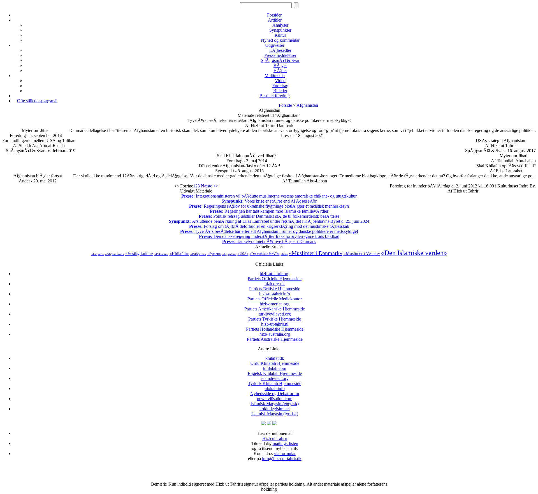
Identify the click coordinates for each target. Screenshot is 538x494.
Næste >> (209, 186)
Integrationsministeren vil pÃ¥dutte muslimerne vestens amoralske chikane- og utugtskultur (269, 196)
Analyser (280, 25)
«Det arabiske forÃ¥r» (265, 254)
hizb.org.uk (274, 286)
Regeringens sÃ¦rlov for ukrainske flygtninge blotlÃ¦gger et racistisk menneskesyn (269, 206)
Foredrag (280, 85)
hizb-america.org (274, 306)
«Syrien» (214, 254)
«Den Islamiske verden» (414, 252)
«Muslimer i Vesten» (362, 253)
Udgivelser (274, 45)
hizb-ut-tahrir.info (274, 296)
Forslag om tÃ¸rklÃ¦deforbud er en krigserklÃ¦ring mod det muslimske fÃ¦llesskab (269, 226)
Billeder (280, 90)
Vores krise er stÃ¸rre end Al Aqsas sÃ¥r (269, 201)
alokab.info (274, 391)
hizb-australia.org (275, 337)
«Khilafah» (179, 253)
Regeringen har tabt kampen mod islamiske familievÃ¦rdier (269, 211)
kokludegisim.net (274, 411)
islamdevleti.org (274, 381)
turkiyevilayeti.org (274, 316)
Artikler (275, 20)
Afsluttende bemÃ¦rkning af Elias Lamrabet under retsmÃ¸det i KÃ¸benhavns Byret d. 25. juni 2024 (269, 221)
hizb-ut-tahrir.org (275, 276)
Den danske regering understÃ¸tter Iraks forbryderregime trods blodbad (269, 236)
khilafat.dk (274, 361)
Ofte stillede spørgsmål (37, 100)
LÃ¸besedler (280, 50)
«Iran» (284, 254)
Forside (285, 105)
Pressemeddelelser (280, 55)
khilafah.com (275, 371)
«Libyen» (97, 254)
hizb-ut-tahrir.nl (274, 326)
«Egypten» (229, 254)
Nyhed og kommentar (280, 40)
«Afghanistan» (114, 254)
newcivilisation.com (275, 401)
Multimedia (275, 75)
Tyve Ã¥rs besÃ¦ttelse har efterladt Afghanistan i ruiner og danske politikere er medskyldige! (269, 231)
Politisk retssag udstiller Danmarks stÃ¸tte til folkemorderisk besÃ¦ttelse (269, 216)
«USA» (243, 254)
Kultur (280, 35)
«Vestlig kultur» (139, 253)
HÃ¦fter (280, 70)
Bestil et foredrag (274, 95)
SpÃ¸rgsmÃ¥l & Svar (280, 60)
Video (280, 80)
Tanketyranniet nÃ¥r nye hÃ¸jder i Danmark (269, 241)
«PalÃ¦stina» (198, 254)
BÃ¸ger (280, 65)
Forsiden (274, 15)
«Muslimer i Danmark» (315, 253)
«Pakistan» (161, 254)
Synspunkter (280, 30)
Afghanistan (307, 105)
